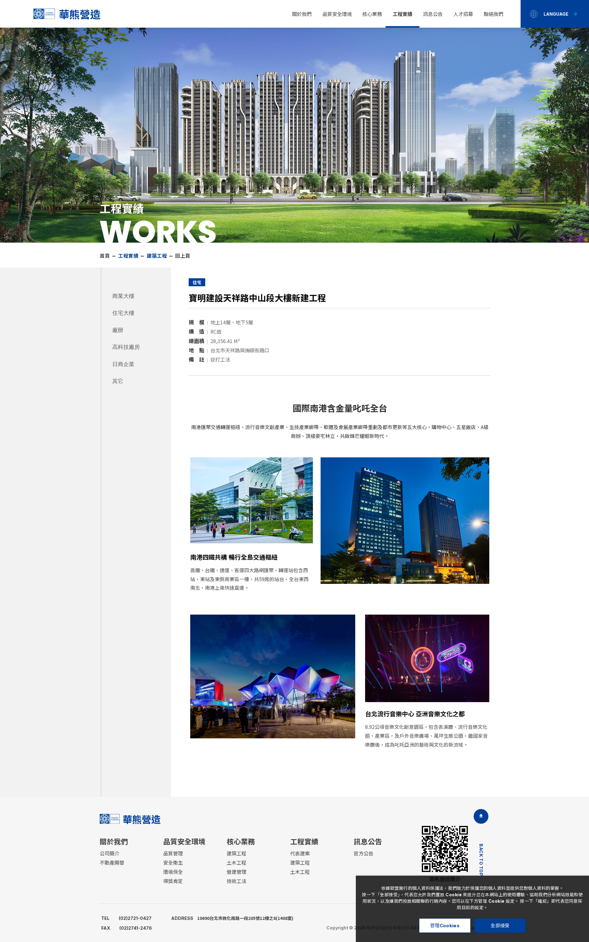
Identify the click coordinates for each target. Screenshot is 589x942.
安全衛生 (173, 863)
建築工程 (236, 853)
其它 (117, 381)
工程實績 (402, 14)
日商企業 (123, 364)
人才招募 (463, 14)
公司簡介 (109, 853)
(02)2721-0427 (126, 918)
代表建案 (300, 853)
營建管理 (236, 872)
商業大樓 (123, 296)
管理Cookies (445, 925)
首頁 (105, 255)
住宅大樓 (123, 313)
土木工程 (236, 863)
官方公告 (363, 853)
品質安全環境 (337, 14)
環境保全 (173, 872)
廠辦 (117, 330)
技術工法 (236, 881)
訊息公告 (433, 14)
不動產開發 (112, 863)
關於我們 (302, 14)
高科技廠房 (126, 347)
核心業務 (372, 14)
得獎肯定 (173, 881)
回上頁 (183, 255)
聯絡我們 (493, 14)
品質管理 (173, 853)
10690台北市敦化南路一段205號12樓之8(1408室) (232, 918)
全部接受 (500, 925)
